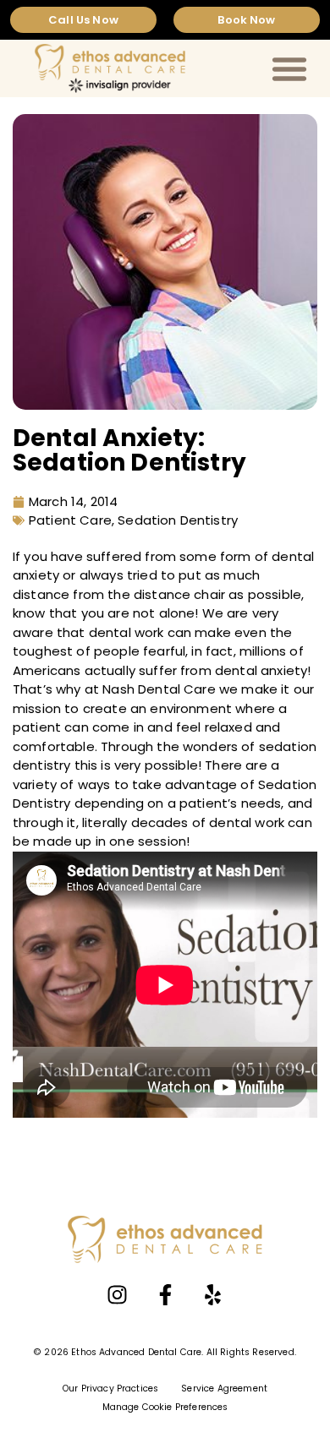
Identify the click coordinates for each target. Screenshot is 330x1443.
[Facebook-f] (165, 1294)
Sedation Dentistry (178, 520)
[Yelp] (212, 1294)
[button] (289, 68)
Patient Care (70, 520)
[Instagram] (118, 1294)
